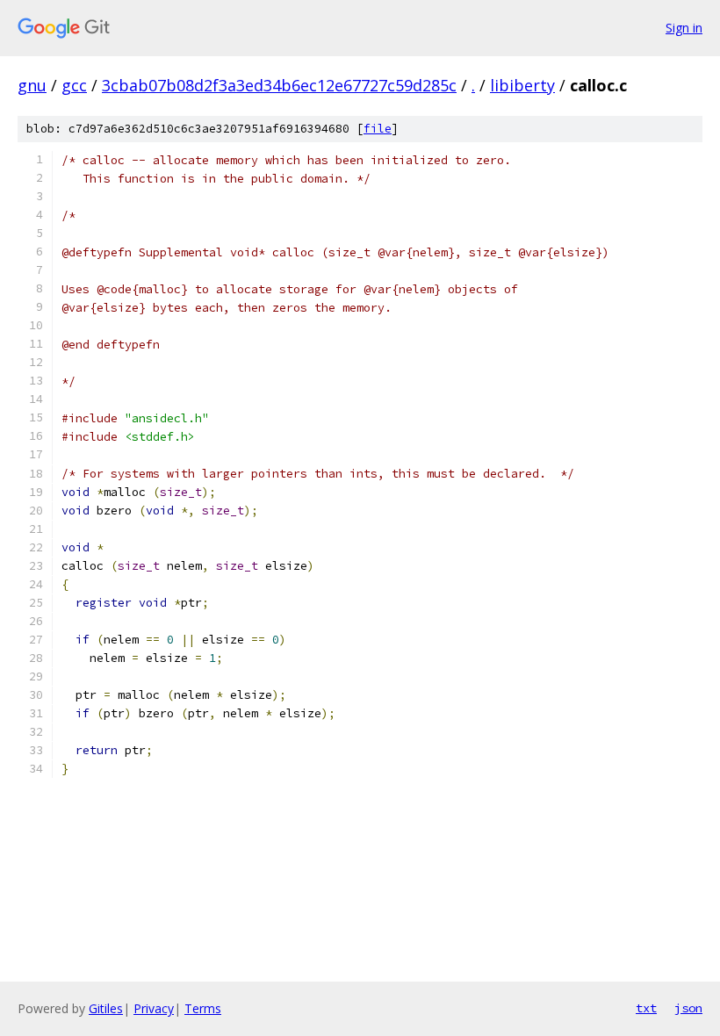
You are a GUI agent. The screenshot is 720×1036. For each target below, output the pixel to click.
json (688, 1008)
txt (646, 1008)
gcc (74, 85)
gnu (32, 85)
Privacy (153, 1008)
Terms (202, 1008)
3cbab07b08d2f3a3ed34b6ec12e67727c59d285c (279, 85)
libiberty (522, 85)
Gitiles (106, 1008)
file (378, 128)
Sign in (684, 27)
